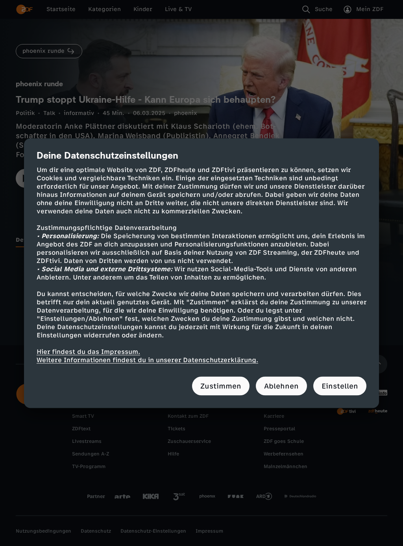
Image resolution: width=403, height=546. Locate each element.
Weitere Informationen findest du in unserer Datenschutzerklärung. (147, 359)
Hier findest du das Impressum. (88, 351)
